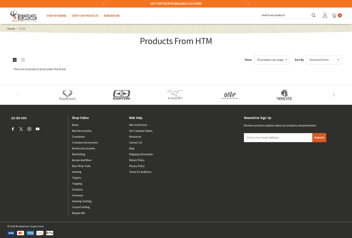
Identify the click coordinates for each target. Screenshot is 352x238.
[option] (67, 95)
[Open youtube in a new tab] (39, 129)
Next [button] (248, 3)
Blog (131, 148)
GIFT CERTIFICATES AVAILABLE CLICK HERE (176, 3)
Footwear (77, 195)
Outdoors (77, 189)
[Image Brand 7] (284, 95)
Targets (76, 177)
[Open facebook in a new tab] (14, 129)
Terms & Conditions (140, 172)
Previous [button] (104, 3)
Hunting (76, 172)
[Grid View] (15, 59)
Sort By (299, 59)
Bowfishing (78, 154)
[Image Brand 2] (121, 95)
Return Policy (136, 160)
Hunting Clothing (82, 201)
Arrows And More (81, 160)
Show (248, 59)
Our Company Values (141, 130)
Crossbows (78, 136)
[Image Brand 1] (67, 95)
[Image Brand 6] (230, 95)
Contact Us (135, 142)
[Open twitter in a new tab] (22, 129)
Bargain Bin (78, 213)
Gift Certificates (138, 125)
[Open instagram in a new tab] (30, 129)
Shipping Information (141, 154)
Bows (75, 125)
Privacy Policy (137, 166)
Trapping (77, 183)
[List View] (23, 59)
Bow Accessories (82, 130)
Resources (135, 136)
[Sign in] (325, 15)
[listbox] (324, 59)
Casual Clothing (81, 207)
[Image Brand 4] (176, 95)
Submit (319, 138)
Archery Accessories (83, 148)
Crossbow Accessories (85, 142)
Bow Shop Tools (81, 166)
